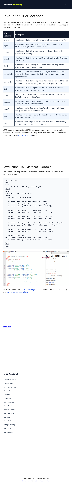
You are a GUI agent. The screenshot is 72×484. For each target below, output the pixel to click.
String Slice (7, 417)
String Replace (9, 413)
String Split (7, 421)
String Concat (9, 432)
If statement (8, 383)
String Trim (7, 428)
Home (24, 481)
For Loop (7, 395)
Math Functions (9, 402)
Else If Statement (10, 387)
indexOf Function (9, 410)
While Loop (7, 398)
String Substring (9, 425)
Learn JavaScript (25, 135)
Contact (36, 481)
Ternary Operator (10, 380)
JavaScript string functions (31, 289)
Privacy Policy (45, 481)
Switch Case (8, 391)
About (30, 481)
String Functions (9, 406)
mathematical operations (17, 292)
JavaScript (7, 327)
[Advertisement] (36, 152)
